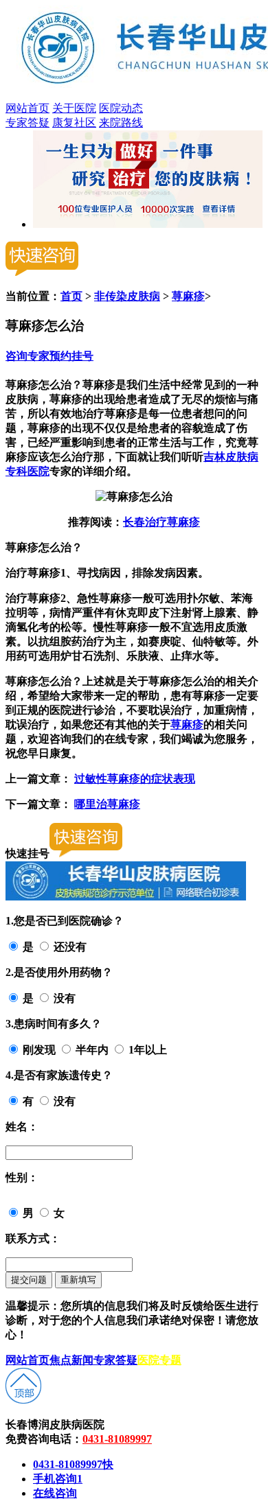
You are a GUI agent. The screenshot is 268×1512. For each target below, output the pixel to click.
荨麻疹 (188, 296)
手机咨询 (57, 1479)
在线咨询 (55, 1493)
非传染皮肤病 (127, 296)
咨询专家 (27, 356)
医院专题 (159, 1360)
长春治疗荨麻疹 (161, 522)
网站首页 (27, 108)
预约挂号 (71, 356)
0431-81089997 (117, 1439)
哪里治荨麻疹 (107, 804)
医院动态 (121, 108)
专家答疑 (27, 122)
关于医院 (74, 108)
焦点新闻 (71, 1360)
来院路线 (121, 122)
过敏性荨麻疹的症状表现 (134, 778)
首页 (71, 296)
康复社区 (74, 122)
